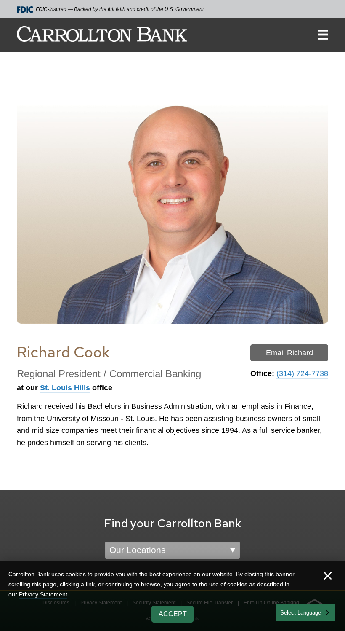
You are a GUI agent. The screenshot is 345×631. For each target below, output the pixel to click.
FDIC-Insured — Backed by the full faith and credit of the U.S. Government (120, 9)
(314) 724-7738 (302, 373)
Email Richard (289, 353)
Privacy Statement (43, 594)
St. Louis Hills (65, 388)
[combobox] (305, 612)
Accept (173, 614)
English (290, 612)
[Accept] (328, 577)
